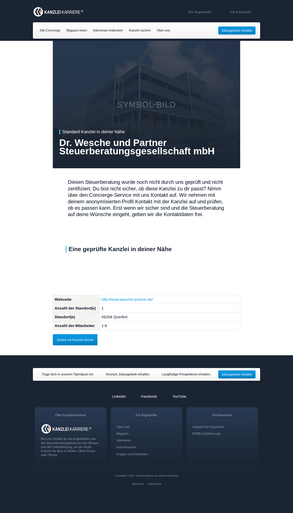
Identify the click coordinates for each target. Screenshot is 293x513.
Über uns (123, 427)
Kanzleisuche (126, 447)
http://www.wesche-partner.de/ (127, 299)
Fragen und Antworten (132, 454)
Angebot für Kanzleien (208, 427)
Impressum (138, 484)
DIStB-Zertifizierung (206, 433)
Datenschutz (154, 484)
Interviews (124, 440)
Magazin (123, 433)
